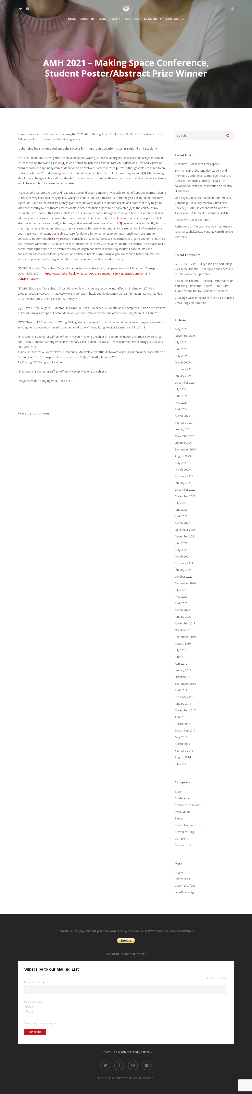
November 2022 (185, 496)
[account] (232, 8)
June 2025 (181, 349)
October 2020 (183, 576)
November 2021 (185, 536)
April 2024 (181, 409)
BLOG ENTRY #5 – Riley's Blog (194, 264)
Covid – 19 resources (188, 805)
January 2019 (183, 670)
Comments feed (185, 885)
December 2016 (185, 730)
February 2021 (184, 563)
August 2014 (183, 757)
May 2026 (181, 329)
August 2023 (183, 456)
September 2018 (185, 683)
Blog (178, 791)
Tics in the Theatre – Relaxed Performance (202, 281)
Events (179, 818)
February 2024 (184, 422)
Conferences (183, 798)
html (31, 1006)
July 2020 (180, 590)
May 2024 (181, 402)
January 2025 (183, 376)
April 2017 (181, 717)
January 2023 (183, 483)
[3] (144, 173)
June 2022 (181, 509)
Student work (183, 845)
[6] (53, 238)
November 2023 (185, 436)
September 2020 (185, 583)
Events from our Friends (190, 825)
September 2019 (185, 637)
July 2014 (180, 764)
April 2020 (181, 603)
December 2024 (185, 382)
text (30, 1012)
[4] (130, 208)
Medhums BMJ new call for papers (197, 164)
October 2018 (183, 677)
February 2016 (184, 750)
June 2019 (181, 657)
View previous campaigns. (40, 1023)
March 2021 (182, 556)
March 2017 (182, 724)
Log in (179, 872)
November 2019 (185, 623)
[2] (118, 168)
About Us (201, 303)
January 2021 (183, 570)
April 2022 (181, 516)
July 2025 (180, 342)
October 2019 (183, 630)
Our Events (182, 838)
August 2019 (183, 643)
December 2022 (185, 489)
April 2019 (181, 663)
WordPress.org (184, 892)
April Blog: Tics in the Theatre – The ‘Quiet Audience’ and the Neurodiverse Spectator (204, 269)
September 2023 (185, 449)
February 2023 (184, 476)
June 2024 (181, 396)
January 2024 (183, 429)
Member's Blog (184, 832)
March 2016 (182, 744)
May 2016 (181, 737)
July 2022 (180, 503)
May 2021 (181, 550)
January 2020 (183, 617)
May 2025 (181, 356)
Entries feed (182, 879)
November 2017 (185, 710)
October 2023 (183, 443)
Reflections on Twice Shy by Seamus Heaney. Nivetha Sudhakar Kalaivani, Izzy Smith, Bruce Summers (204, 232)
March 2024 (182, 416)
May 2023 (181, 463)
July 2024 (180, 389)
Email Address (34, 982)
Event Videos (183, 812)
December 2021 (185, 530)
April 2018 (181, 690)
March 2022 (182, 523)
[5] (120, 223)
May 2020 (181, 596)
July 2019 (180, 650)
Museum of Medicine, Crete (192, 220)
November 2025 (185, 336)
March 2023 (182, 469)
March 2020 (182, 610)
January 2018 (183, 704)
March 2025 (182, 362)
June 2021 (181, 543)
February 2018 (184, 697)
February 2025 (184, 369)
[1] (63, 163)
